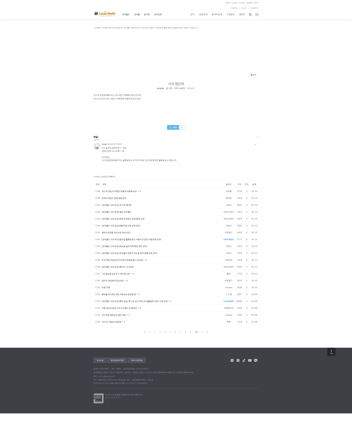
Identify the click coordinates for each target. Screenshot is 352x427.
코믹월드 (126, 14)
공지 (193, 14)
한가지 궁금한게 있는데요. (113, 280)
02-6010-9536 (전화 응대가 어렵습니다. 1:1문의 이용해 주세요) (169, 372)
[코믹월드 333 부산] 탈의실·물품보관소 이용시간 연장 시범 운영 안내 (131, 239)
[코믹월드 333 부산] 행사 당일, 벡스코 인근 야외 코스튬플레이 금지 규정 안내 (135, 301)
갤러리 (242, 14)
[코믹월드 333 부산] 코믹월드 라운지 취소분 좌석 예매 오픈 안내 (129, 253)
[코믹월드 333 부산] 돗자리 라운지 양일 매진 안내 (123, 219)
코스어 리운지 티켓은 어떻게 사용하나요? (120, 191)
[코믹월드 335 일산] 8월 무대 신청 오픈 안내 (121, 225)
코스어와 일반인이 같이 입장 (114, 315)
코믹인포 (158, 14)
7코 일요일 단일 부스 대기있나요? (116, 274)
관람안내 (203, 14)
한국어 (256, 3)
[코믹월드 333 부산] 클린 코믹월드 (116, 212)
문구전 (147, 14)
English (235, 3)
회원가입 (234, 8)
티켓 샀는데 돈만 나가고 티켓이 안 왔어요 (119, 308)
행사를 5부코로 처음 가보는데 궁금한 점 (119, 294)
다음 (202, 332)
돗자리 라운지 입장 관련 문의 (114, 198)
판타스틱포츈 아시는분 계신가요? (116, 232)
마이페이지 (254, 8)
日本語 (249, 3)
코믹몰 (137, 14)
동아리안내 (217, 14)
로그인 (243, 8)
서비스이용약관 (136, 360)
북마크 (228, 3)
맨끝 (207, 332)
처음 (145, 332)
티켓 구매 (106, 287)
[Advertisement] (176, 50)
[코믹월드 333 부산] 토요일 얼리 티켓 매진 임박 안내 (124, 246)
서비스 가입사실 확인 (113, 397)
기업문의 (230, 14)
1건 (170, 88)
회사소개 (100, 360)
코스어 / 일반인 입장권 (112, 322)
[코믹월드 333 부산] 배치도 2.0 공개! (118, 267)
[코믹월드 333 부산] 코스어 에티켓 (116, 205)
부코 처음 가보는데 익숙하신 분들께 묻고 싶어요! (123, 260)
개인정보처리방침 (117, 360)
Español (242, 3)
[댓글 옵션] (255, 144)
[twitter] (232, 360)
